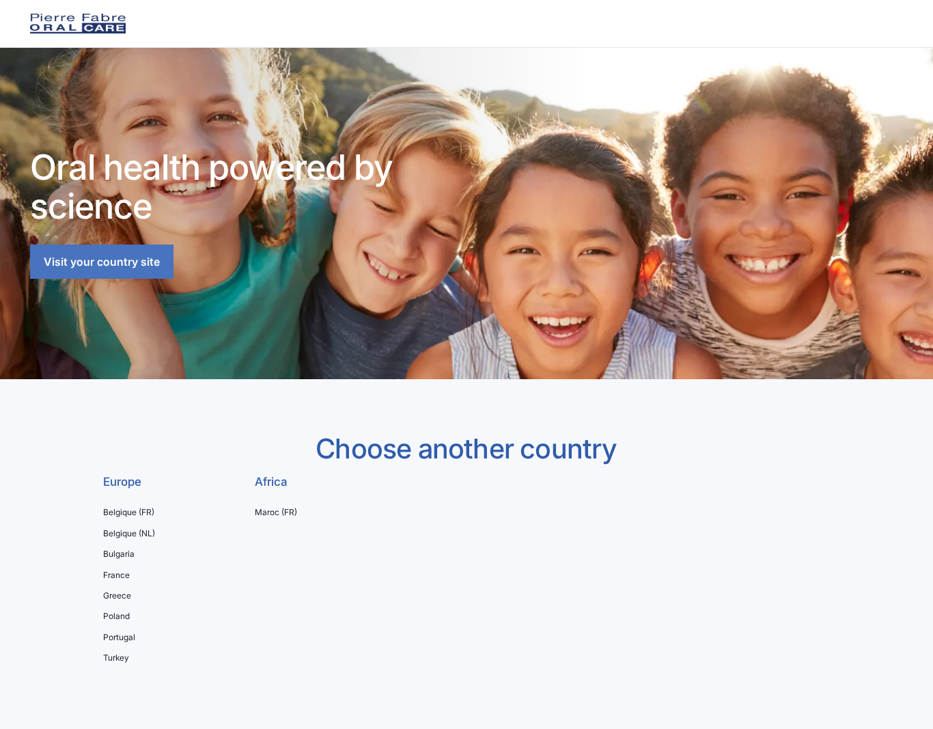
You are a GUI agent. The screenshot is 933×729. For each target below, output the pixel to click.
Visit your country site (102, 262)
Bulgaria (119, 554)
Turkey (116, 658)
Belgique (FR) (128, 512)
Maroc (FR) (276, 512)
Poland (116, 616)
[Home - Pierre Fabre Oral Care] (78, 23)
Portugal (119, 637)
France (116, 575)
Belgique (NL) (129, 533)
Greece (117, 596)
